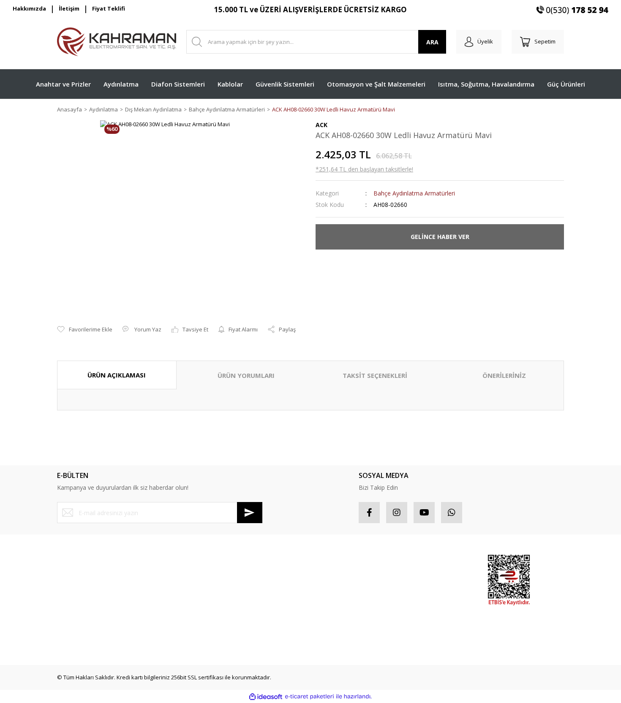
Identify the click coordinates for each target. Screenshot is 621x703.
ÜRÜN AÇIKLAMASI (116, 375)
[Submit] (249, 512)
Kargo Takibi (73, 637)
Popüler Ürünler (422, 577)
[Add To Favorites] (84, 330)
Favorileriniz (331, 592)
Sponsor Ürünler (423, 562)
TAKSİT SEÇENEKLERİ (375, 375)
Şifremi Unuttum (77, 592)
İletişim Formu (74, 607)
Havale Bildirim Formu (84, 622)
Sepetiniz (328, 607)
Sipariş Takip (332, 577)
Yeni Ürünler (417, 607)
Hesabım (327, 562)
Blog (191, 622)
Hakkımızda (29, 8)
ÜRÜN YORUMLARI (246, 375)
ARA (432, 42)
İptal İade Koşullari (210, 592)
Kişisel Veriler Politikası (215, 607)
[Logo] (116, 41)
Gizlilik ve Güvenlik (210, 577)
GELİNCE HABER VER (440, 237)
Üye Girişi (69, 577)
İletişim (69, 8)
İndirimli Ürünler (422, 592)
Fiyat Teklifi (108, 8)
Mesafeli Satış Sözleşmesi (219, 562)
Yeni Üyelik (71, 562)
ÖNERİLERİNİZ (504, 375)
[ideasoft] (266, 696)
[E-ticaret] (309, 696)
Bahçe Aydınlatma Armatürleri (414, 193)
